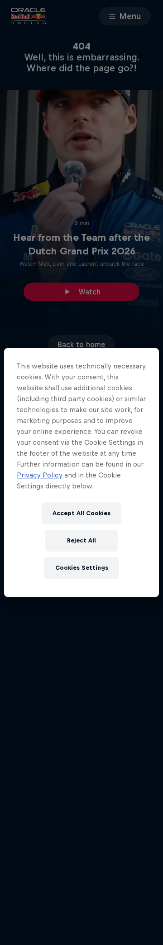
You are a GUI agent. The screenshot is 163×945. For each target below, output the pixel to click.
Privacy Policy (39, 475)
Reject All (81, 540)
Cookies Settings (81, 567)
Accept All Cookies (81, 513)
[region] (81, 472)
